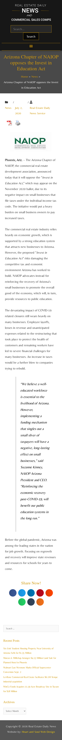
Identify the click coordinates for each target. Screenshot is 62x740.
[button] (31, 46)
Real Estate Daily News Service (40, 110)
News (8, 108)
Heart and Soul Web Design (38, 731)
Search (31, 36)
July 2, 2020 (18, 110)
